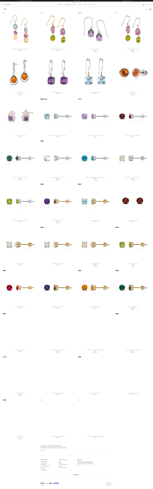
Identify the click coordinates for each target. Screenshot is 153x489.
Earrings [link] (84, 4)
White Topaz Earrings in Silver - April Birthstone (95, 349)
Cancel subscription (44, 470)
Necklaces (60, 463)
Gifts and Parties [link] (60, 4)
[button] (3, 5)
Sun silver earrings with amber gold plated (133, 349)
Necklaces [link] (74, 4)
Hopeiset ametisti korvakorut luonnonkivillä (57, 436)
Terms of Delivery (43, 464)
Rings (60, 461)
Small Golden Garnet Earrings (133, 220)
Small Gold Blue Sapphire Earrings (57, 306)
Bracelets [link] (89, 4)
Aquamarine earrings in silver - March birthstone (58, 135)
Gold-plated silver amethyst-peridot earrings (57, 49)
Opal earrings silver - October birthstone (133, 177)
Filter (3, 9)
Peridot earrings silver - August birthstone (20, 220)
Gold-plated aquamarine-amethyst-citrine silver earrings (20, 49)
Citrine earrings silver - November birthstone (57, 349)
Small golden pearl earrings (20, 263)
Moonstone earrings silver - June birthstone (57, 177)
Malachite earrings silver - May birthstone (20, 177)
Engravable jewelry (68, 4)
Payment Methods (44, 463)
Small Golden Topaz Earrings (20, 349)
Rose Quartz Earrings (20, 436)
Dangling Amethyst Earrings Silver (58, 92)
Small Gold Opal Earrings (95, 263)
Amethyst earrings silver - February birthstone (95, 135)
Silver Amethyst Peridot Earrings (132, 49)
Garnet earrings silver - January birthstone (133, 135)
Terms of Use (43, 467)
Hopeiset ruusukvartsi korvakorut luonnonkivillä (95, 436)
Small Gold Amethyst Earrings (58, 220)
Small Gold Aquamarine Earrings (95, 220)
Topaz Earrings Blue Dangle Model (95, 92)
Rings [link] (94, 4)
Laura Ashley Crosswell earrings (133, 393)
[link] (148, 5)
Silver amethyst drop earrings (95, 49)
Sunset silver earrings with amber (95, 393)
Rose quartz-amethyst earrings (20, 135)
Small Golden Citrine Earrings (95, 306)
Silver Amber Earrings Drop (20, 92)
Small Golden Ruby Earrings (20, 306)
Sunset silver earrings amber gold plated (57, 393)
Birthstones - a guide (62, 467)
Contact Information (44, 461)
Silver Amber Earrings (133, 92)
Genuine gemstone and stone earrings (47, 447)
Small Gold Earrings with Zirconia (57, 263)
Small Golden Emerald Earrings (133, 306)
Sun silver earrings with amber (20, 393)
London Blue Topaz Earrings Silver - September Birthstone (95, 177)
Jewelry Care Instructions (63, 464)
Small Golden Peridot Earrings (133, 263)
